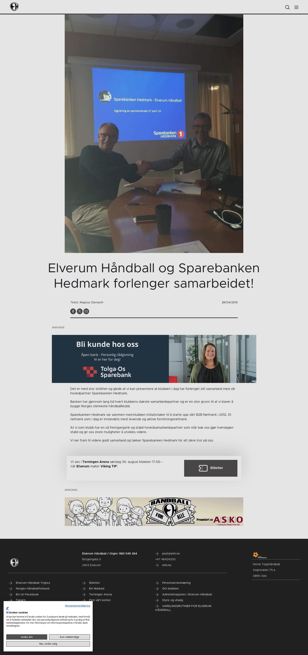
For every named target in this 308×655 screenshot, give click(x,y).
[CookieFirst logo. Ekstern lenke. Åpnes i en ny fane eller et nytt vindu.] (7, 608)
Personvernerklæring (77, 605)
